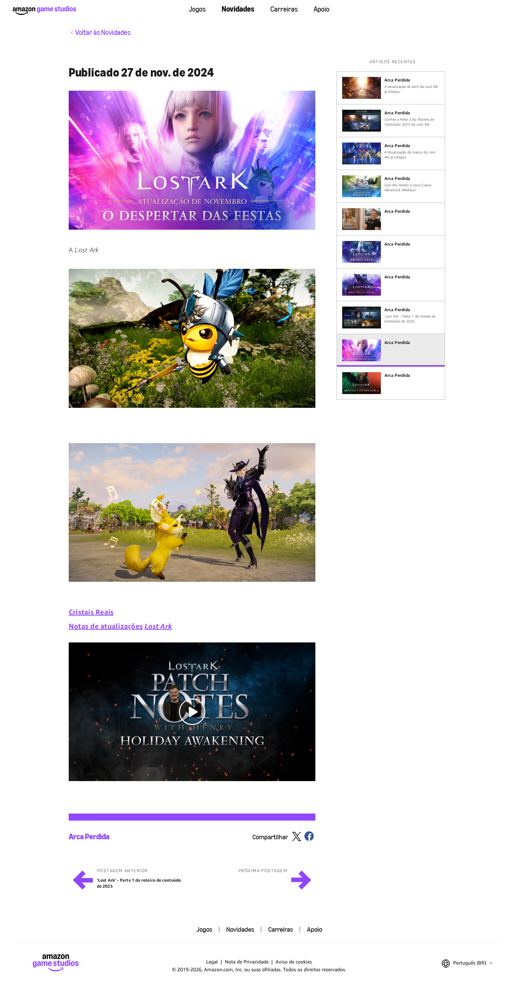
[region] (393, 229)
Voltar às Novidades (103, 32)
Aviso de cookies (294, 962)
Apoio (321, 9)
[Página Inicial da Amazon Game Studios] (44, 10)
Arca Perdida (89, 837)
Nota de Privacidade (247, 962)
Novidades (238, 9)
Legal (212, 962)
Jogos (197, 9)
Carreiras (284, 9)
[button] (192, 160)
